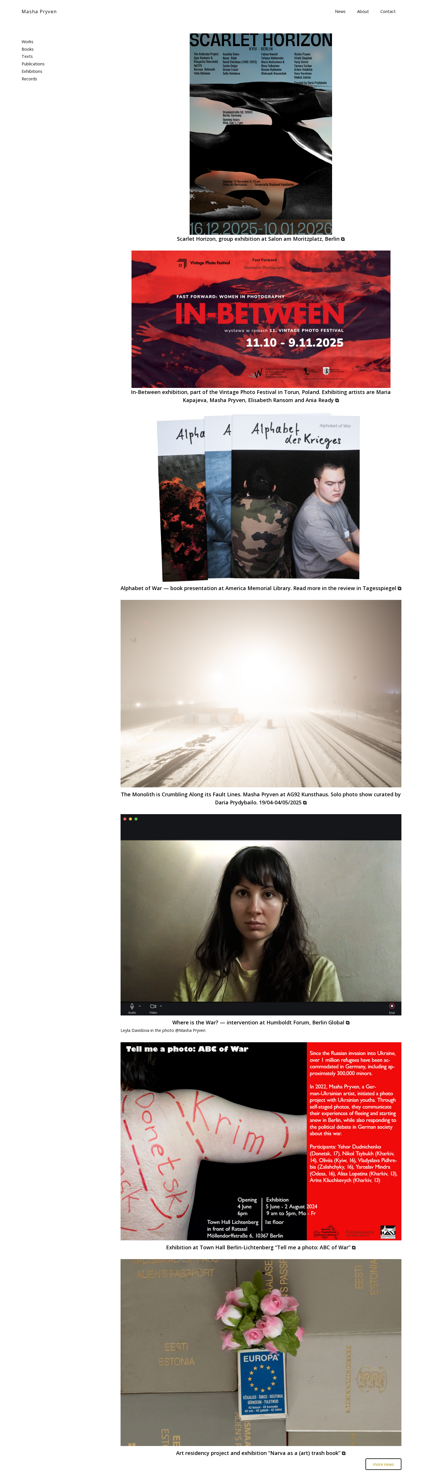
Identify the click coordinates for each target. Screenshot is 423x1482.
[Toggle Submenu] (95, 42)
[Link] (261, 134)
